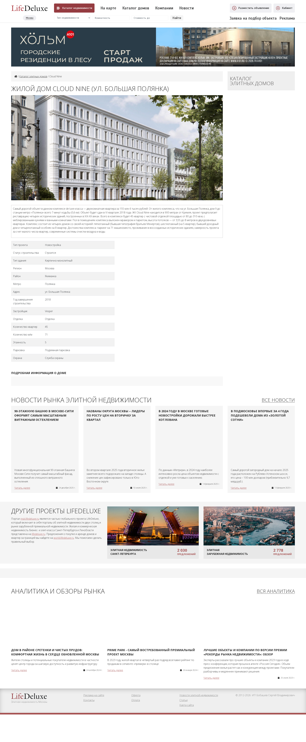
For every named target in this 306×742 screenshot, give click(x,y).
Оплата (135, 700)
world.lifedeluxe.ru (64, 538)
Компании (164, 8)
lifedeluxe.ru (38, 534)
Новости (186, 8)
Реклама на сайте (93, 695)
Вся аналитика (276, 591)
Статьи (183, 700)
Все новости (278, 400)
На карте (108, 8)
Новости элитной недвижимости (198, 695)
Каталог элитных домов (33, 76)
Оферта (135, 695)
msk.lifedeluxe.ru (30, 518)
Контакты (89, 700)
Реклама (287, 18)
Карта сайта (186, 705)
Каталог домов (135, 8)
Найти (176, 18)
